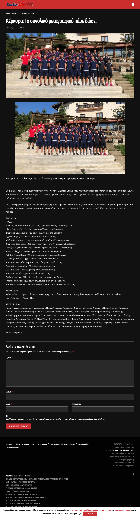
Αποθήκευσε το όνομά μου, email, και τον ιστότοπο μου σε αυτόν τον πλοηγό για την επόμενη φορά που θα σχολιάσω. (55, 419)
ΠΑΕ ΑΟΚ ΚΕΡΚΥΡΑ (27, 13)
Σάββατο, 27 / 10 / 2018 (15, 28)
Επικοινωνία (83, 444)
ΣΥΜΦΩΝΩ (89, 513)
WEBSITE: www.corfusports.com (18, 476)
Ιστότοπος (76, 404)
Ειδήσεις (18, 444)
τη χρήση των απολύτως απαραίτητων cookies (91, 510)
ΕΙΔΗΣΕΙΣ (15, 13)
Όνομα (9, 391)
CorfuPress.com (12, 448)
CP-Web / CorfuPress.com (122, 450)
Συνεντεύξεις (29, 444)
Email (9, 404)
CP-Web (9, 444)
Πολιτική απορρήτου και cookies (62, 444)
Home (8, 13)
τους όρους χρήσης (123, 510)
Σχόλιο (9, 357)
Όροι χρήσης (42, 444)
